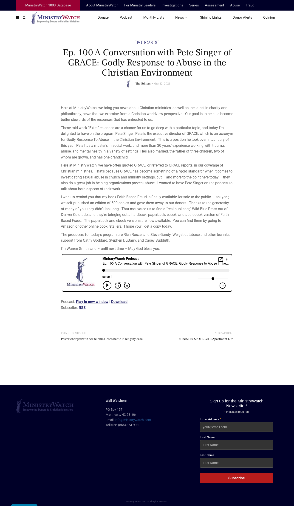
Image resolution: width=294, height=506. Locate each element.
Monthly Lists (153, 17)
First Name (207, 437)
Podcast (126, 17)
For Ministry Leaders (140, 5)
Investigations (172, 5)
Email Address (210, 419)
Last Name (207, 455)
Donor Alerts (242, 17)
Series (194, 5)
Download (119, 302)
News (179, 17)
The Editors (143, 83)
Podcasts (147, 42)
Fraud (250, 5)
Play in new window (92, 302)
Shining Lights (211, 17)
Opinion (269, 17)
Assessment (214, 5)
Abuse (235, 5)
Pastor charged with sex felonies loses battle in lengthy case (102, 339)
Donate (103, 17)
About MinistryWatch (102, 5)
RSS (82, 307)
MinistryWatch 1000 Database (48, 5)
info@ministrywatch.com (133, 420)
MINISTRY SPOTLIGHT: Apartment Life (206, 339)
